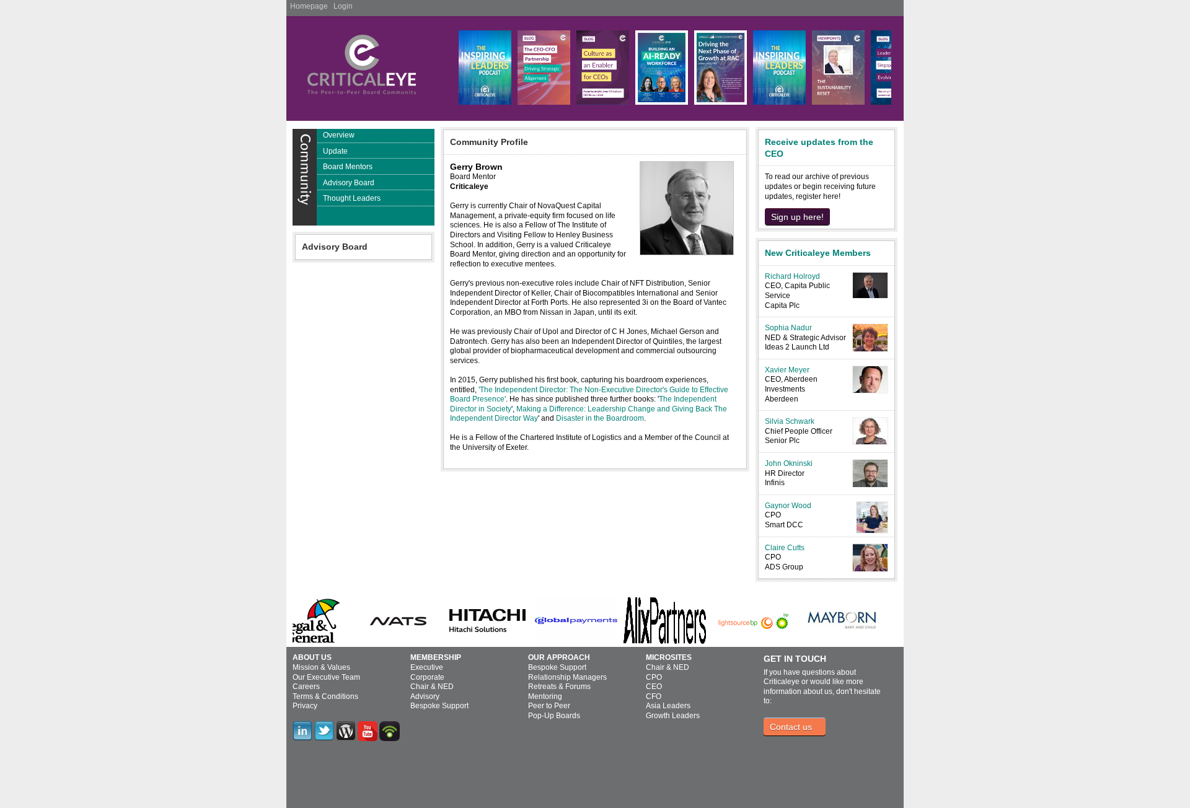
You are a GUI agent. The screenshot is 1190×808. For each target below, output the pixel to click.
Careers (306, 686)
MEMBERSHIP (435, 657)
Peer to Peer (549, 705)
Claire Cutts (784, 547)
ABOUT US (312, 657)
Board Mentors (347, 166)
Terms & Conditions (325, 696)
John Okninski (789, 463)
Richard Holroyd (792, 276)
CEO (654, 686)
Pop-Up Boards (554, 715)
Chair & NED (432, 686)
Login (343, 6)
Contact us (791, 727)
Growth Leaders (673, 715)
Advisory (424, 696)
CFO (653, 696)
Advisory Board (348, 182)
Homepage (309, 6)
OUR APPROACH (559, 657)
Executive (426, 667)
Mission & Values (321, 667)
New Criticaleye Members (818, 253)
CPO (654, 677)
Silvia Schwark (789, 421)
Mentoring (545, 696)
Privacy (305, 705)
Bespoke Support (439, 705)
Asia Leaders (668, 705)
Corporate (427, 677)
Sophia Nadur (788, 327)
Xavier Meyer (787, 370)
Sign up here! (797, 217)
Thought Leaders (352, 198)
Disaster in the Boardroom (600, 418)
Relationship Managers (567, 677)
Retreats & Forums (559, 686)
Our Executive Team (326, 677)
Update (335, 151)
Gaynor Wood (788, 505)
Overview (339, 135)
